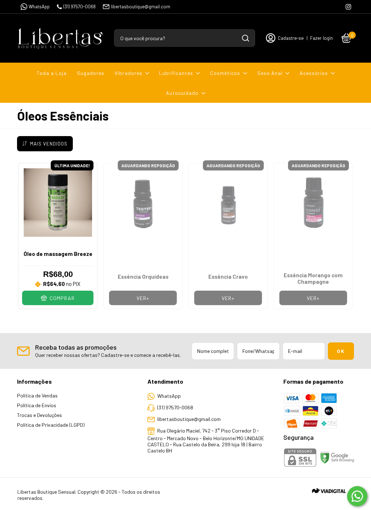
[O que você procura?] (245, 38)
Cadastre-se (291, 38)
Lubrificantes (176, 73)
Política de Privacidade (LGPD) (50, 425)
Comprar (61, 298)
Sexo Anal (270, 73)
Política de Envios (36, 405)
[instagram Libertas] (348, 7)
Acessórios (314, 73)
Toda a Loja (52, 73)
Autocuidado (182, 93)
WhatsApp (39, 6)
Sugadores (90, 73)
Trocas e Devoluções (39, 415)
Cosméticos (225, 73)
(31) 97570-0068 (79, 6)
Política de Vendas (37, 395)
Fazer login (321, 38)
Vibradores (128, 73)
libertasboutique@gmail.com (140, 6)
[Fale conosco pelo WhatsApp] (357, 496)
